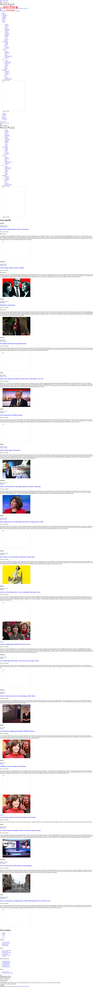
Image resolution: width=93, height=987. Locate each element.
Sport (6, 66)
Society (6, 43)
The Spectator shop (6, 963)
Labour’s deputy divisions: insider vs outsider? (12, 267)
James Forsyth (3, 863)
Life (3, 59)
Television (7, 57)
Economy (7, 47)
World (6, 44)
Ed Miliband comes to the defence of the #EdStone (13, 766)
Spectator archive (6, 964)
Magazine (7, 28)
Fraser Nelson (3, 828)
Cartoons (7, 77)
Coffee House (5, 41)
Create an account (4, 976)
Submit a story (5, 944)
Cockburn (7, 25)
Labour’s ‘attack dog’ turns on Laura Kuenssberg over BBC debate (17, 696)
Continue (2, 985)
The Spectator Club (6, 966)
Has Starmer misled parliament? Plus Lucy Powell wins (14, 229)
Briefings (4, 17)
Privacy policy (5, 951)
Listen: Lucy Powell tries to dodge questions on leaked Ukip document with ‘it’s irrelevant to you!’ (25, 900)
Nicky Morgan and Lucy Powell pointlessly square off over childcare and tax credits (21, 521)
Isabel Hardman (3, 898)
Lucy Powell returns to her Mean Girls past (11, 415)
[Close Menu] (1, 123)
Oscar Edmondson (3, 226)
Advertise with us (6, 943)
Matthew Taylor (3, 376)
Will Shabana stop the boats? (7, 305)
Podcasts (4, 16)
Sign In (24, 8)
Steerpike (2, 412)
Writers (4, 14)
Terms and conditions (7, 952)
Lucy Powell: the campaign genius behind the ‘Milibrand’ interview (17, 731)
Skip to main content (4, 0)
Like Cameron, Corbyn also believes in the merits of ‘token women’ (17, 557)
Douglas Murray (3, 341)
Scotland (7, 48)
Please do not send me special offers (9, 983)
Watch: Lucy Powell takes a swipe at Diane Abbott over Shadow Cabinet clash (20, 486)
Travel (6, 64)
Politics (6, 24)
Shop (4, 22)
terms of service (18, 986)
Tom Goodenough (3, 447)
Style (6, 67)
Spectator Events (6, 965)
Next (3, 935)
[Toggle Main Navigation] (1, 8)
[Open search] (1, 121)
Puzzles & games (8, 78)
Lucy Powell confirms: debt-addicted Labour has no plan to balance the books (20, 830)
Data (6, 45)
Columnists (7, 73)
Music (6, 55)
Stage (6, 58)
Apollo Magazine (6, 962)
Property (6, 65)
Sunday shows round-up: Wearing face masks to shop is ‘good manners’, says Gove (21, 378)
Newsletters (5, 15)
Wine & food (7, 63)
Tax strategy (5, 953)
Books (6, 51)
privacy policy (26, 986)
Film (6, 53)
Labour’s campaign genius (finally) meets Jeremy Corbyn (15, 644)
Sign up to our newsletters (8, 972)
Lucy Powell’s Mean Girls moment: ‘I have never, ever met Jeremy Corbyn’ (19, 660)
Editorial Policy (6, 945)
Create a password (3, 980)
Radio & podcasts (8, 56)
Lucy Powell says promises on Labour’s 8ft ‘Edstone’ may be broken (17, 817)
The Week (7, 71)
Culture (6, 26)
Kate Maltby (2, 554)
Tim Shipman (2, 302)
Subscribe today (6, 971)
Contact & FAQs (6, 942)
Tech (6, 27)
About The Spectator (7, 950)
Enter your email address (5, 977)
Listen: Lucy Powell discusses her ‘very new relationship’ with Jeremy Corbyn (20, 592)
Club (3, 19)
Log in (9, 976)
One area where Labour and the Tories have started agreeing (16, 865)
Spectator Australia (6, 961)
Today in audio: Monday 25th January (10, 450)
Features (6, 72)
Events (4, 18)
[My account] (27, 8)
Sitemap (4, 956)
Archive (4, 21)
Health (6, 68)
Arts (6, 50)
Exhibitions (7, 52)
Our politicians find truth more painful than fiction (13, 343)
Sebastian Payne (3, 519)
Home (4, 13)
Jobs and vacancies (6, 955)
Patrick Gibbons (3, 265)
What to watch (8, 61)
